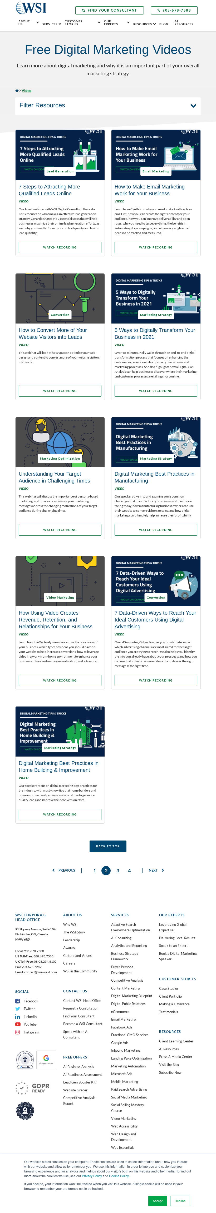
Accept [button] (158, 1201)
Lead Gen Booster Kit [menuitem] (79, 1082)
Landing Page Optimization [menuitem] (131, 1058)
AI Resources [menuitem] (169, 1049)
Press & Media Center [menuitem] (175, 1057)
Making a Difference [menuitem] (174, 1004)
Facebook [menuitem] (31, 1001)
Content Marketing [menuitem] (125, 988)
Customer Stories (74, 22)
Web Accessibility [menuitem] (124, 1126)
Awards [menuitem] (69, 948)
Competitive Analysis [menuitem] (127, 980)
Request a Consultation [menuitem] (80, 1008)
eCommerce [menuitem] (120, 1012)
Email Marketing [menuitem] (123, 1019)
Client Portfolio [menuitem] (170, 996)
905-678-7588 (177, 10)
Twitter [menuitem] (29, 1009)
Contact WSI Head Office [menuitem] (82, 1000)
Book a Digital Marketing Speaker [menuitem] (178, 956)
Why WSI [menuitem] (70, 924)
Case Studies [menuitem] (169, 988)
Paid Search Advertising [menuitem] (129, 1089)
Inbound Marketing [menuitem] (125, 1050)
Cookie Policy (119, 1176)
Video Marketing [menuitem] (123, 1118)
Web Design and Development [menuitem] (123, 1137)
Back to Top (108, 846)
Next (154, 870)
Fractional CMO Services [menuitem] (130, 1035)
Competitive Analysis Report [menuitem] (79, 1101)
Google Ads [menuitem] (120, 1043)
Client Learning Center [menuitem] (176, 1041)
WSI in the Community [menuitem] (80, 971)
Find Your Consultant (112, 10)
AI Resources (184, 22)
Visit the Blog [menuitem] (169, 1064)
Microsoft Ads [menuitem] (121, 1074)
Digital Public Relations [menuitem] (128, 1004)
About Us (24, 22)
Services (49, 24)
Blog (163, 24)
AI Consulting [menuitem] (121, 938)
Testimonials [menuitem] (168, 1012)
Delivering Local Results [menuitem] (177, 938)
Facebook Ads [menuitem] (121, 1027)
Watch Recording (60, 247)
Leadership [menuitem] (71, 940)
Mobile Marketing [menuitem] (124, 1082)
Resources (142, 24)
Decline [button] (180, 1201)
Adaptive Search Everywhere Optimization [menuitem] (130, 927)
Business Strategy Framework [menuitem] (124, 956)
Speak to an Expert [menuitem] (173, 945)
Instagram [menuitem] (31, 1032)
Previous (66, 870)
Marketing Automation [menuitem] (128, 1066)
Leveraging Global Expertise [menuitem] (172, 927)
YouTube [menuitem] (30, 1024)
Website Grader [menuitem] (75, 1090)
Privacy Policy (92, 1176)
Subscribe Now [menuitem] (170, 1072)
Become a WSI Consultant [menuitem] (82, 1024)
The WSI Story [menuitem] (74, 932)
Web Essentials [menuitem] (122, 1147)
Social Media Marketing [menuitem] (129, 1097)
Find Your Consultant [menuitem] (79, 1016)
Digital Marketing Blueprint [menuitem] (131, 996)
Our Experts (111, 22)
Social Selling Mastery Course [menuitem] (127, 1108)
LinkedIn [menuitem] (30, 1017)
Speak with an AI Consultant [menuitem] (76, 1035)
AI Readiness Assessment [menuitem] (82, 1074)
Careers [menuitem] (69, 963)
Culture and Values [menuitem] (77, 955)
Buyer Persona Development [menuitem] (122, 970)
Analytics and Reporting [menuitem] (129, 945)
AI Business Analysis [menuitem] (78, 1067)
